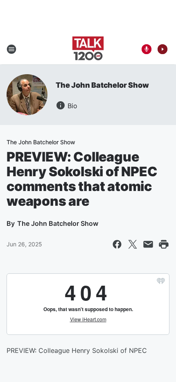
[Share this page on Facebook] (117, 244)
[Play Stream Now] (162, 49)
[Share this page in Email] (148, 244)
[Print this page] (163, 244)
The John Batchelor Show (102, 85)
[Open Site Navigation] (11, 49)
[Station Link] (88, 49)
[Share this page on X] (132, 244)
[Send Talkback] (146, 49)
